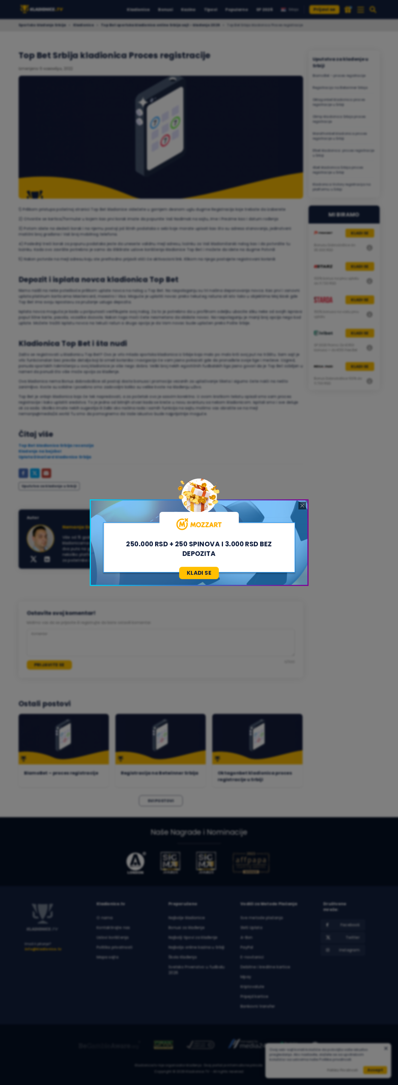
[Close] (302, 505)
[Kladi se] (199, 524)
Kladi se (199, 573)
